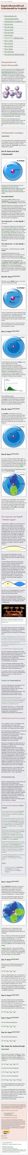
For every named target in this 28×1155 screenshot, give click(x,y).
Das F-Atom (8, 49)
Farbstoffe (14, 1105)
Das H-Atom (8, 24)
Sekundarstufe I (9, 69)
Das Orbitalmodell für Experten (10, 1115)
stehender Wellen (12, 644)
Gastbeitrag (14, 1126)
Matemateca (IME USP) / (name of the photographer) (10, 620)
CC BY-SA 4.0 (20, 620)
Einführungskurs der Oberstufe (8, 70)
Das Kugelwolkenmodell (9, 1113)
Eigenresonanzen (10, 636)
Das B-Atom (8, 35)
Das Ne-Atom (9, 51)
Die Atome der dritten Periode (14, 54)
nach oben (5, 136)
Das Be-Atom (9, 32)
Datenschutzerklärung (13, 1144)
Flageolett (3, 563)
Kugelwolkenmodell (6, 120)
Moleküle (22, 123)
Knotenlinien (5, 644)
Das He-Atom (9, 27)
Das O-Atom (8, 46)
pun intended (9, 542)
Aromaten (8, 1105)
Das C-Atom (8, 41)
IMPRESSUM (5, 1144)
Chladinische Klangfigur (18, 648)
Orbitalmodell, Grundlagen (13, 21)
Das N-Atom (8, 43)
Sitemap (19, 1144)
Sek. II (5, 1)
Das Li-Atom (8, 30)
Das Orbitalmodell (8, 1114)
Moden (5, 638)
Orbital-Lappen (18, 38)
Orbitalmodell (9, 1)
